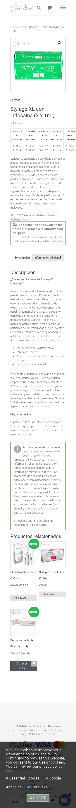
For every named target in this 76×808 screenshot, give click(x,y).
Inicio (13, 27)
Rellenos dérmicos (47, 215)
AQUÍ (44, 525)
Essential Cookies (24, 778)
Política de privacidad (41, 730)
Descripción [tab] (22, 257)
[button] (59, 43)
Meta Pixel (39, 787)
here (9, 770)
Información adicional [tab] (47, 257)
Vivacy (24, 219)
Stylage (14, 219)
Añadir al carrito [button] (34, 664)
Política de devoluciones (42, 734)
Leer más (19, 598)
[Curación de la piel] (23, 7)
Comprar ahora (22, 665)
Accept (38, 798)
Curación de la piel (35, 726)
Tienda (23, 27)
